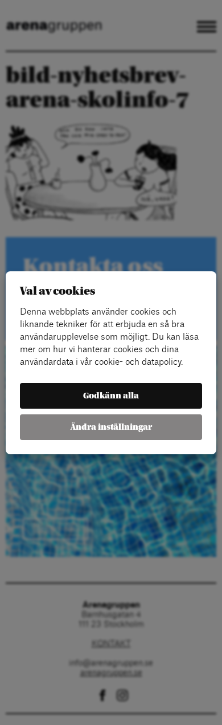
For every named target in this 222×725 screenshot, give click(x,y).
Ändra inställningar (111, 427)
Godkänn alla (111, 396)
